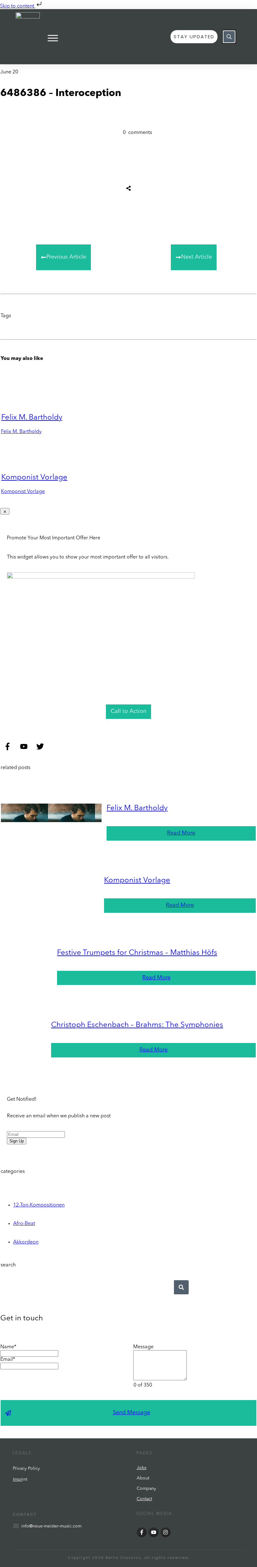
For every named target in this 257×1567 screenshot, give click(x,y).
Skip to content (17, 6)
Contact (144, 1499)
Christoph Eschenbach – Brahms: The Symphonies (137, 1025)
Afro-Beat (24, 1223)
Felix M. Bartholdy (31, 417)
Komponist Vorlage (34, 477)
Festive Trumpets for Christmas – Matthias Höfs (137, 953)
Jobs (141, 1468)
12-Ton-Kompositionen (39, 1205)
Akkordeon (26, 1242)
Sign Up (16, 1141)
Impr (17, 1479)
